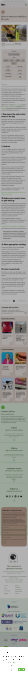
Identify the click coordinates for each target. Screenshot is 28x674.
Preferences (7, 669)
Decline (14, 669)
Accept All (21, 669)
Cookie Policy (15, 662)
